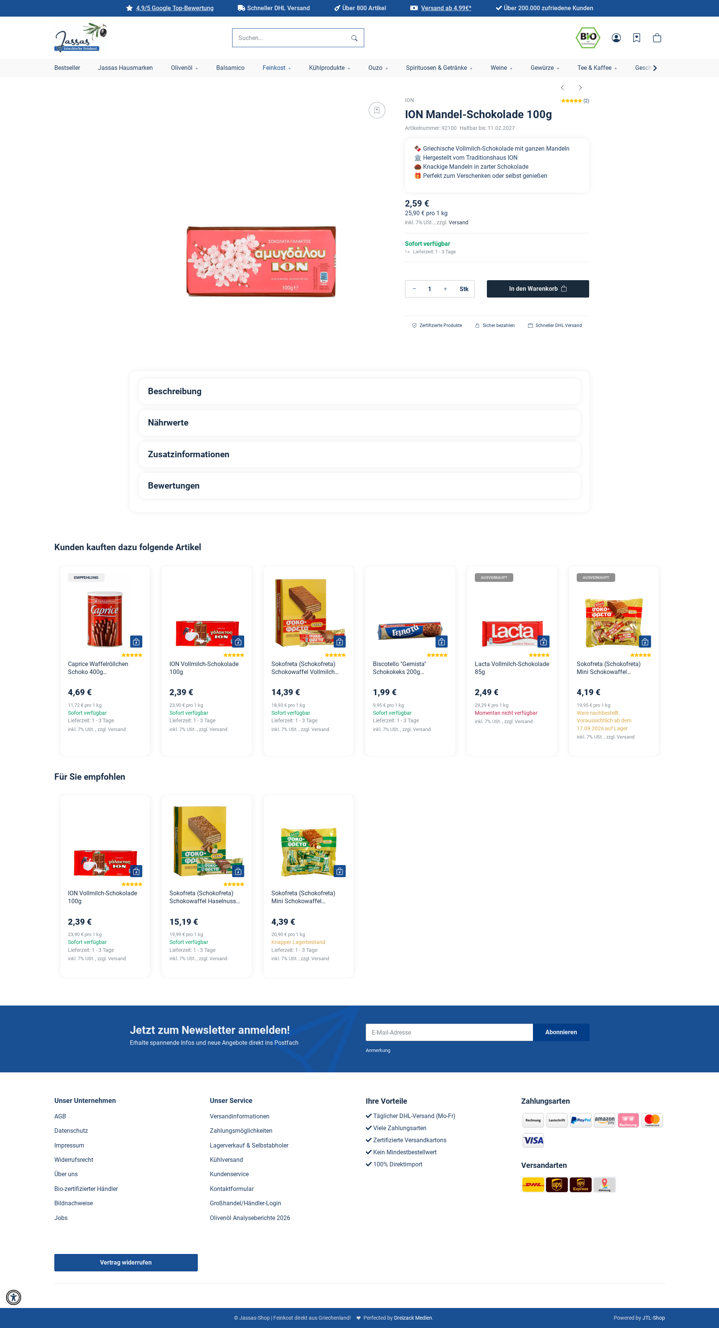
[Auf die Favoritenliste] (377, 110)
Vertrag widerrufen (126, 1262)
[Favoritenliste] (637, 38)
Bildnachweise (73, 1203)
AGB (60, 1116)
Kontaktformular (232, 1188)
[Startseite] (80, 38)
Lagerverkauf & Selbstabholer (249, 1145)
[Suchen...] (354, 37)
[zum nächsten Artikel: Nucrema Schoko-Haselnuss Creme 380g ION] (580, 87)
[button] (616, 38)
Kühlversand (226, 1159)
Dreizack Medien (413, 1318)
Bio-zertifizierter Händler (86, 1188)
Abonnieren (561, 1032)
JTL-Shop (653, 1318)
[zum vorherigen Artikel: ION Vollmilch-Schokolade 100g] (562, 87)
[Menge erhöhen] (445, 289)
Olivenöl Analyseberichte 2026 (250, 1218)
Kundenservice (229, 1174)
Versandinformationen (239, 1116)
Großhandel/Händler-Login (245, 1203)
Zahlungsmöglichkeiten (241, 1130)
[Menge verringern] (414, 289)
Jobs (61, 1218)
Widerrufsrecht (73, 1159)
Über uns (66, 1174)
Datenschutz (71, 1130)
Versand (458, 222)
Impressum (69, 1145)
